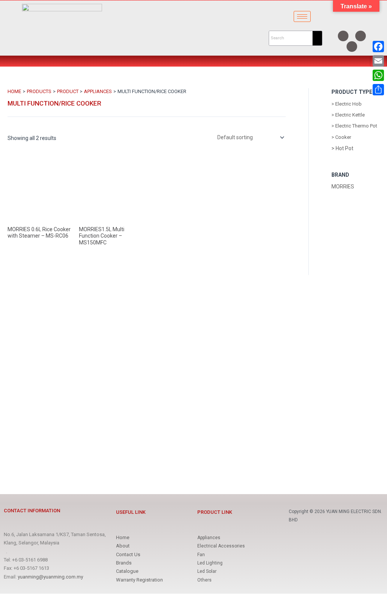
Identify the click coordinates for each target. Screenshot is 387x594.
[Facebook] (343, 36)
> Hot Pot (342, 148)
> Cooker (341, 137)
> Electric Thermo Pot (354, 126)
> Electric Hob (346, 104)
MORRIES (342, 186)
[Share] (378, 89)
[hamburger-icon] (302, 16)
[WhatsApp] (378, 75)
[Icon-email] (352, 46)
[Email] (378, 61)
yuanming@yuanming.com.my (50, 577)
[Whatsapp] (360, 36)
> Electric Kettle (348, 115)
